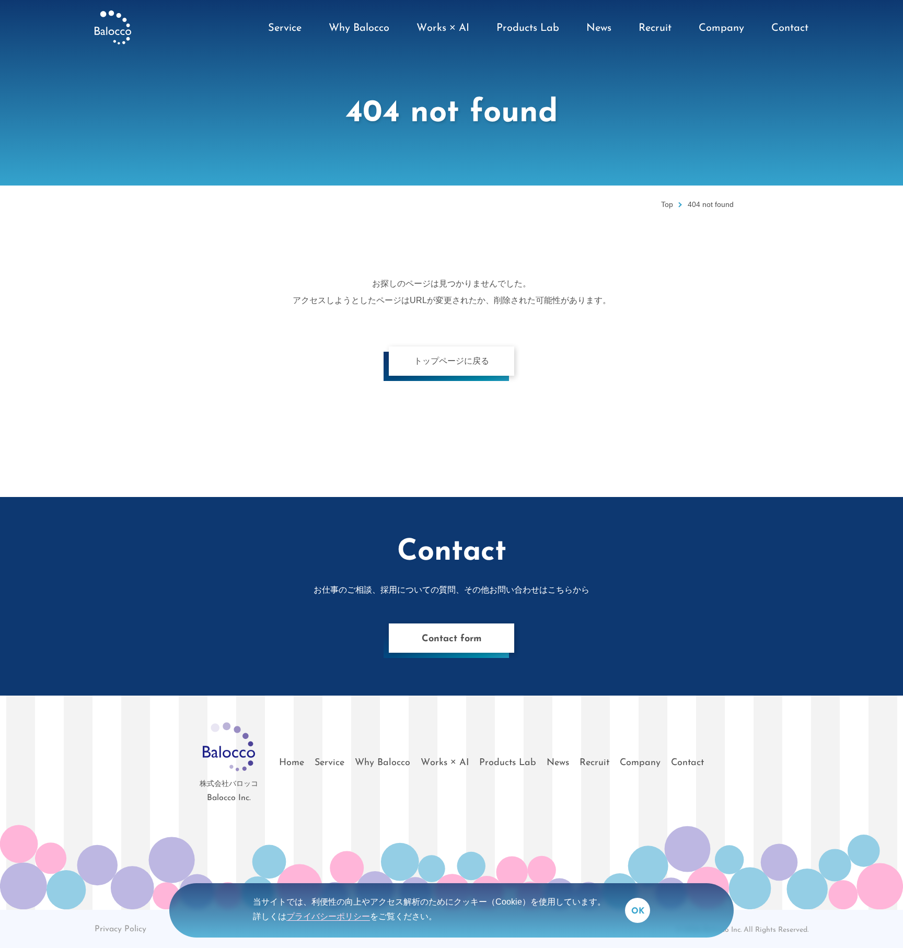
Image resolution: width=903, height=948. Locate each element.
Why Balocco (382, 763)
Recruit (594, 763)
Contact (687, 763)
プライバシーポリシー (328, 916)
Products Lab (507, 763)
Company (640, 763)
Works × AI (445, 763)
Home (291, 763)
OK (637, 911)
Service (329, 763)
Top (667, 205)
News (558, 763)
